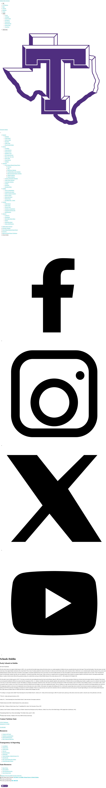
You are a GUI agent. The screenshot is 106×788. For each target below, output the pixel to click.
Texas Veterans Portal (6, 772)
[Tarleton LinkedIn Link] (17, 780)
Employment (4, 754)
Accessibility (21, 777)
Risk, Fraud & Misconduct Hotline (9, 759)
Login (4, 13)
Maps (3, 6)
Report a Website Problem (33, 777)
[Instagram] (54, 445)
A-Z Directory (5, 5)
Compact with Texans (6, 734)
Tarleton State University (5, 0)
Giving (3, 11)
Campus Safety (5, 749)
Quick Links (5, 29)
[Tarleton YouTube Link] (14, 780)
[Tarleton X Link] (13, 780)
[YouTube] (54, 654)
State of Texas (5, 767)
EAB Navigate (8, 18)
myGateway (7, 20)
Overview (4, 231)
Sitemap (25, 777)
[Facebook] (54, 340)
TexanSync (7, 27)
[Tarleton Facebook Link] (12, 780)
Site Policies (15, 777)
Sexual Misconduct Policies (7, 761)
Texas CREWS (5, 769)
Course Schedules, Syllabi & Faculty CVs (10, 756)
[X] (54, 550)
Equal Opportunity (6, 752)
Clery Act (4, 751)
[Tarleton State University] (53, 127)
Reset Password (8, 23)
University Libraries (4, 129)
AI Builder (7, 16)
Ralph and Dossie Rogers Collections (9, 233)
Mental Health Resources (7, 737)
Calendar (4, 8)
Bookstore (4, 10)
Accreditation (5, 746)
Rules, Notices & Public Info (8, 739)
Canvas (6, 15)
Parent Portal (7, 21)
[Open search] (3, 3)
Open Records (5, 757)
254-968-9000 (3, 727)
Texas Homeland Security (7, 771)
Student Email (7, 25)
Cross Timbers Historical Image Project (10, 230)
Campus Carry (5, 747)
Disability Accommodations (7, 735)
